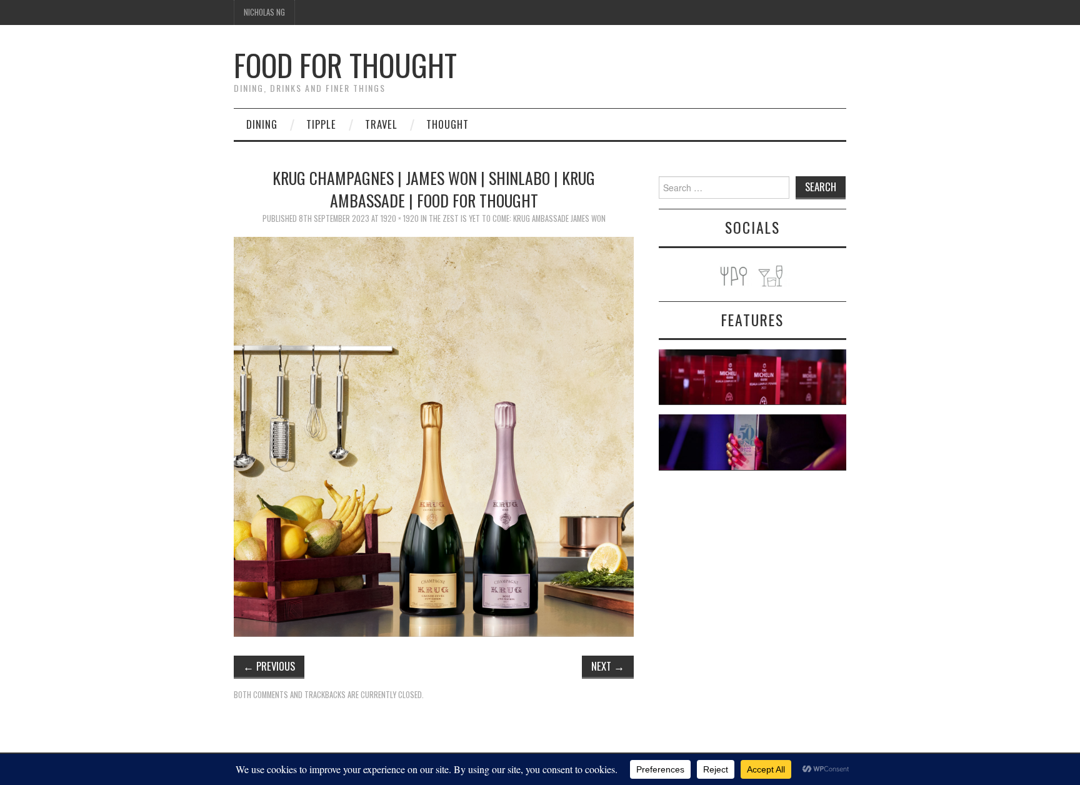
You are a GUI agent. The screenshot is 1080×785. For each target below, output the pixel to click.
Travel (381, 124)
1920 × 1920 (400, 218)
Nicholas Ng (264, 12)
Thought (447, 124)
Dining (262, 124)
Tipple (321, 124)
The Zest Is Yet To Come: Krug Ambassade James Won (517, 218)
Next (607, 666)
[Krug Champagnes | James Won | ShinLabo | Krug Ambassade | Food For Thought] (434, 435)
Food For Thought (345, 64)
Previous (269, 666)
